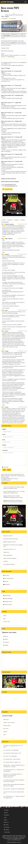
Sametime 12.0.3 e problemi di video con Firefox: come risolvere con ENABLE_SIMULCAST (12, 775)
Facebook (9, 220)
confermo (5, 561)
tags (4, 618)
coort (4, 734)
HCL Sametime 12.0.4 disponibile (10, 750)
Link (8, 246)
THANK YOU (6, 552)
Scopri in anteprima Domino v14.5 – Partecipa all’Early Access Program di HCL (14, 492)
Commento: (5, 450)
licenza (19, 842)
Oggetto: (4, 429)
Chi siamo (6, 575)
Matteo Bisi (6, 719)
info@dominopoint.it (6, 480)
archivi (4, 615)
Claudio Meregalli (8, 598)
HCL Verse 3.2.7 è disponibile (10, 756)
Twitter (4, 220)
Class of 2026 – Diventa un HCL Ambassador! (13, 789)
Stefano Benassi (8, 604)
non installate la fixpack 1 (9, 564)
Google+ (16, 220)
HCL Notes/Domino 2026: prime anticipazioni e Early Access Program (13, 780)
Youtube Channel (6, 672)
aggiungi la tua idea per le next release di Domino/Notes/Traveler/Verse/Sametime (13, 501)
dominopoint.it (7, 2)
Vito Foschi (5, 728)
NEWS (3, 16)
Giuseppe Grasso (8, 601)
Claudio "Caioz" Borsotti (9, 722)
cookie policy (7, 832)
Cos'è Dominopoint (8, 578)
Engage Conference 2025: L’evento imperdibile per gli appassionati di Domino (13, 496)
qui (13, 56)
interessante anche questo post (10, 538)
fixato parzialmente (7, 555)
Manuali (6, 581)
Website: (4, 445)
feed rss (6, 636)
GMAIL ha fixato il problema (9, 558)
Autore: (4, 434)
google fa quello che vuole (9, 541)
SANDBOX (7, 16)
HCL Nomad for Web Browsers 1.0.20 (12, 753)
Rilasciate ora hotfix (7, 535)
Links (5, 817)
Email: (3, 439)
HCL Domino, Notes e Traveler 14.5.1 (12, 762)
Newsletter (7, 584)
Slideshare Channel (6, 652)
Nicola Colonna (6, 725)
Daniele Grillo (7, 595)
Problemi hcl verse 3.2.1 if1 (9, 549)
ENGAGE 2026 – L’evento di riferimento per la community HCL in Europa (13, 765)
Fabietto (5, 731)
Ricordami (6, 467)
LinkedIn (23, 220)
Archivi (5, 820)
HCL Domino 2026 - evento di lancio (11, 759)
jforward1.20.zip (8, 189)
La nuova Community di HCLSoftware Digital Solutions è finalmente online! (13, 487)
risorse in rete (6, 621)
